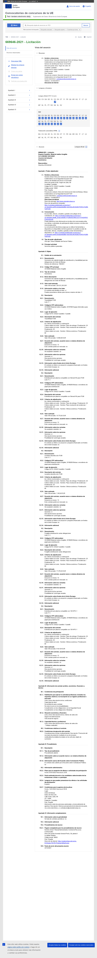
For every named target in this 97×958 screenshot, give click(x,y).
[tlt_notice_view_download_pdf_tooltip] (39, 118)
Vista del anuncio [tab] (12, 48)
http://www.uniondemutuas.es (66, 201)
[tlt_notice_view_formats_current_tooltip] (86, 147)
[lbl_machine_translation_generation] (59, 131)
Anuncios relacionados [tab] (13, 52)
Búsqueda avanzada (46, 29)
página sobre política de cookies (18, 947)
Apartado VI (12, 109)
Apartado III (12, 100)
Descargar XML (16, 61)
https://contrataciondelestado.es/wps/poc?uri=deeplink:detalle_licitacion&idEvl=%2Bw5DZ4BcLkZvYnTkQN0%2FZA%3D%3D (66, 217)
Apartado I (11, 90)
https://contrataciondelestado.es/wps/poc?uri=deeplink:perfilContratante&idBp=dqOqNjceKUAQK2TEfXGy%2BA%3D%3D (66, 207)
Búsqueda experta (60, 29)
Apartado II (11, 95)
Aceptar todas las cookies (57, 945)
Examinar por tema (72, 29)
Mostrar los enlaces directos (17, 66)
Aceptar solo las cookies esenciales (81, 945)
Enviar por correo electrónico (17, 76)
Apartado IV (12, 105)
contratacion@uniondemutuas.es (66, 79)
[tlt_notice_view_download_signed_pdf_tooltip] (55, 102)
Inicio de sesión (74, 6)
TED (6, 37)
